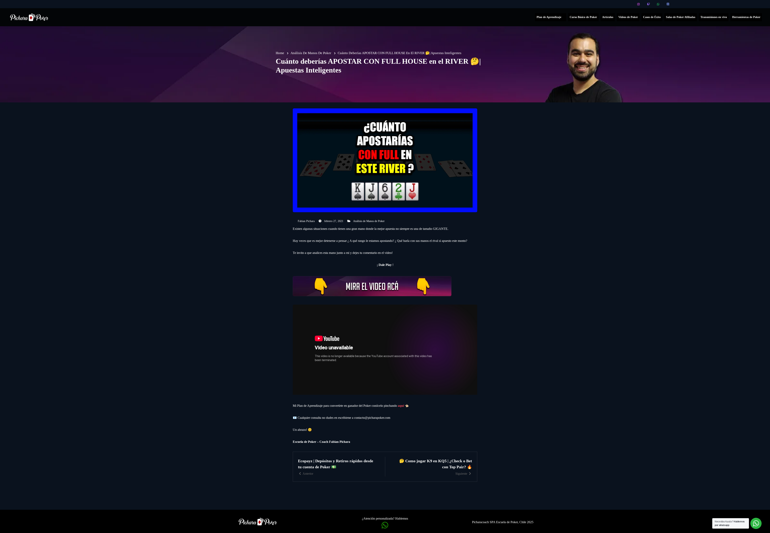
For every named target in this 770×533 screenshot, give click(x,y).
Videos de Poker (628, 17)
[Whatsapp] (658, 4)
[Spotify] (678, 4)
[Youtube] (628, 4)
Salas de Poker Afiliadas (680, 17)
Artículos (607, 17)
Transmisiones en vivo (713, 17)
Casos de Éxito (652, 17)
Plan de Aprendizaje (549, 17)
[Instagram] (638, 4)
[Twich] (648, 4)
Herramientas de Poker (746, 17)
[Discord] (668, 4)
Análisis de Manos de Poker (369, 221)
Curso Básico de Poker (583, 17)
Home (280, 53)
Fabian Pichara (306, 221)
